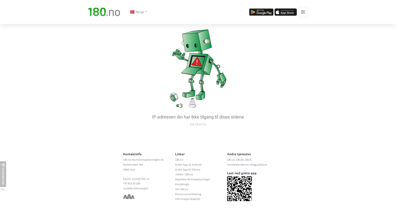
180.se (231, 159)
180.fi (248, 159)
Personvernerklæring (188, 194)
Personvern (3, 176)
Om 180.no (181, 189)
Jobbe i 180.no (184, 174)
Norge (140, 12)
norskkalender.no (238, 164)
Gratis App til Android (188, 164)
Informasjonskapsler (187, 199)
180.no (179, 159)
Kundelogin (182, 184)
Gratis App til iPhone (187, 169)
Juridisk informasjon (135, 188)
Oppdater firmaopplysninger (192, 179)
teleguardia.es (258, 164)
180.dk (240, 159)
